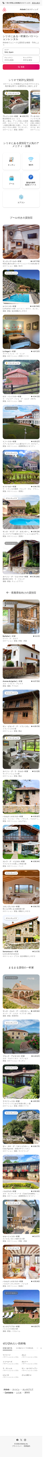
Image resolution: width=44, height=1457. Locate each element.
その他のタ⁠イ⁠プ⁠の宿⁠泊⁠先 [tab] (24, 1348)
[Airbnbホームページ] (4, 9)
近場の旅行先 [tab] (7, 1348)
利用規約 (27, 1446)
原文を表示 (36, 3)
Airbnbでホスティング (29, 9)
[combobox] (21, 52)
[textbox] (12, 60)
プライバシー (17, 1446)
